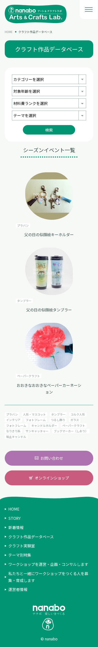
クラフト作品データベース (35, 32)
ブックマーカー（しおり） (71, 431)
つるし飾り (58, 420)
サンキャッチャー (37, 431)
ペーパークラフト (73, 425)
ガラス (74, 420)
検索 (49, 130)
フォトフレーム (36, 420)
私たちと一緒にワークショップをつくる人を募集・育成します (48, 577)
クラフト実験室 (21, 546)
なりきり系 (13, 431)
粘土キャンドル (16, 437)
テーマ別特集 (19, 555)
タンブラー (58, 414)
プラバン (12, 414)
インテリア (13, 420)
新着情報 (16, 527)
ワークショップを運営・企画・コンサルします (48, 564)
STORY (14, 518)
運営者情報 (17, 589)
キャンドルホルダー (44, 425)
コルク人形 (78, 414)
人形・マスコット (34, 414)
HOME (9, 32)
